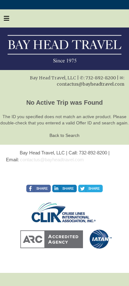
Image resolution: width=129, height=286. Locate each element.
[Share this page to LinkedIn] (64, 188)
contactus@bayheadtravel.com (90, 84)
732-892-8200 (100, 78)
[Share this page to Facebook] (38, 188)
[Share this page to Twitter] (90, 188)
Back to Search (64, 135)
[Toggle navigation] (7, 20)
